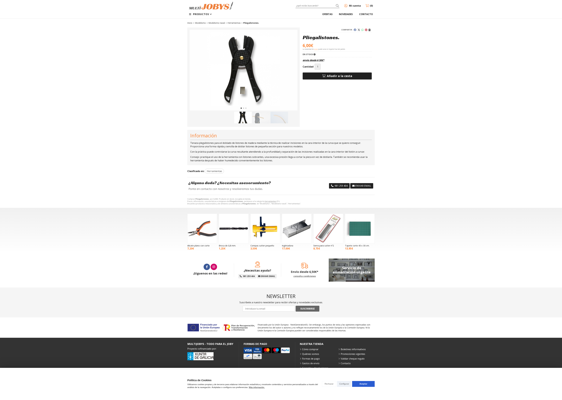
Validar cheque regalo (353, 358)
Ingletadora (287, 245)
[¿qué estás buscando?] (317, 5)
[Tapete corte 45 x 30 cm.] (360, 228)
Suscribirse (307, 308)
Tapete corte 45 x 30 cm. (357, 245)
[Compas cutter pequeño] (265, 228)
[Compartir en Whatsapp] (362, 29)
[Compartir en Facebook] (355, 29)
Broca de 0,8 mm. (227, 245)
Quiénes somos (310, 354)
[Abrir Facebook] (207, 267)
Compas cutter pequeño (262, 245)
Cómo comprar (310, 349)
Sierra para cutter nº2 (323, 245)
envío (316, 49)
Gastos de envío (310, 363)
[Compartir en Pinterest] (366, 29)
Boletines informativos (353, 349)
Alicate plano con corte (198, 245)
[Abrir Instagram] (214, 267)
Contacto (346, 363)
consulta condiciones (304, 276)
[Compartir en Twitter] (359, 29)
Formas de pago (311, 358)
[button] (241, 108)
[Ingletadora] (296, 228)
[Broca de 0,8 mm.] (233, 228)
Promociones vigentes (353, 354)
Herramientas (270, 201)
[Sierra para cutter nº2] (328, 228)
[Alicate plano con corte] (202, 228)
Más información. (257, 387)
